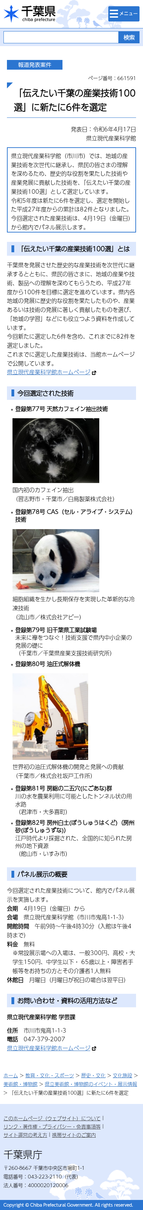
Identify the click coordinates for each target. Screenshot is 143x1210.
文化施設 (122, 1075)
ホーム (10, 1075)
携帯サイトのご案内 (74, 1135)
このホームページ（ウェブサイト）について (52, 1118)
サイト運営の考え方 (25, 1135)
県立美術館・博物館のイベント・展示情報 (91, 1084)
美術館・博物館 (20, 1084)
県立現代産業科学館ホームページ (48, 372)
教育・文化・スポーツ (49, 1075)
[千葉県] (29, 14)
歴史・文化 (93, 1075)
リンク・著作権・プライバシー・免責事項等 (52, 1126)
